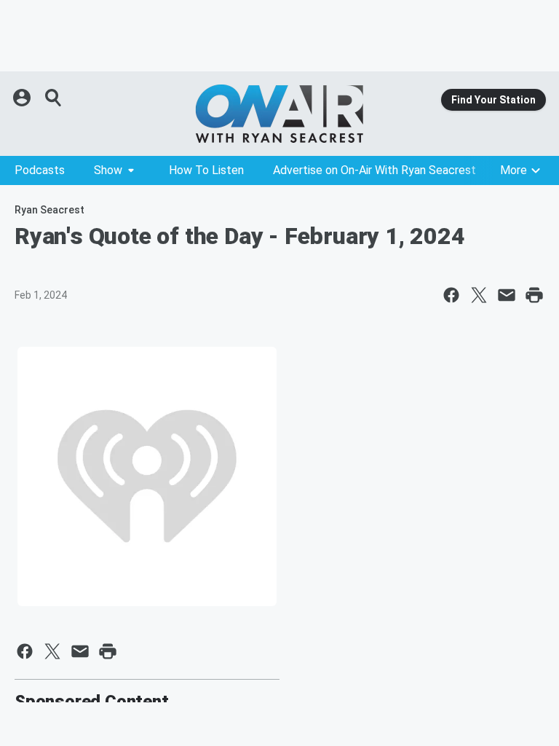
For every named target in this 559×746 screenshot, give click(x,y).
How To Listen (206, 170)
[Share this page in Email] (506, 295)
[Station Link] (279, 114)
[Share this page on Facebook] (451, 295)
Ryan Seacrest (49, 210)
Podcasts (40, 170)
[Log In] (23, 97)
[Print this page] (534, 295)
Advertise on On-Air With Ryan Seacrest (374, 170)
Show (108, 170)
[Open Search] (54, 97)
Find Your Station (493, 100)
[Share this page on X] (479, 295)
